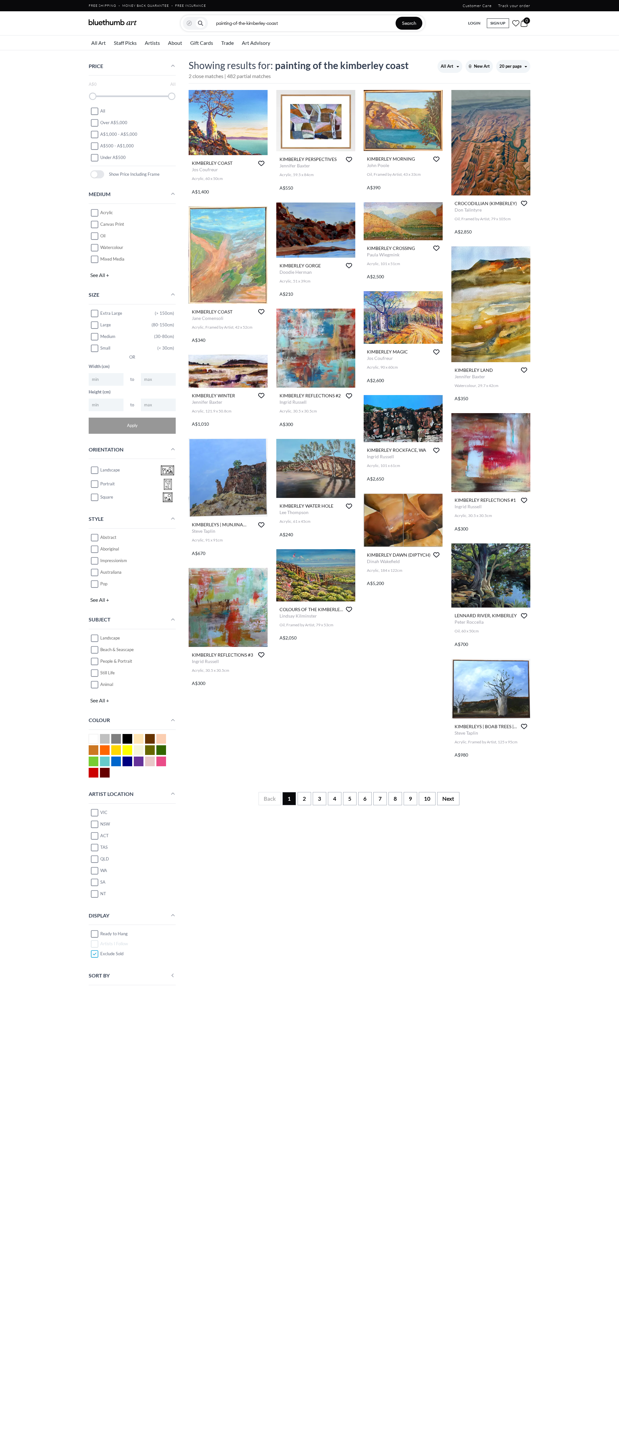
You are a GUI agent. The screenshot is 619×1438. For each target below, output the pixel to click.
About (175, 43)
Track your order (514, 5)
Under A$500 (113, 157)
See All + (99, 275)
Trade (227, 43)
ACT (104, 835)
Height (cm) (100, 391)
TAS (104, 847)
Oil (102, 235)
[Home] (113, 22)
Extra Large (111, 313)
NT (103, 893)
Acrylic (106, 212)
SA (102, 882)
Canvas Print (112, 224)
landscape (110, 470)
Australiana (111, 572)
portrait (107, 484)
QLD (104, 858)
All (102, 111)
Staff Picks (125, 43)
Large (105, 324)
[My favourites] (515, 23)
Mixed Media (112, 259)
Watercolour (111, 247)
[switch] (97, 174)
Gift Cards (201, 43)
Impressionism (113, 560)
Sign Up (498, 23)
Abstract (108, 537)
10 (427, 798)
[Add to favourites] (261, 163)
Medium (107, 336)
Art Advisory (256, 43)
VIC (103, 812)
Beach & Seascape (117, 649)
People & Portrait (116, 661)
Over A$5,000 (113, 122)
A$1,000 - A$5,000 (118, 134)
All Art (98, 43)
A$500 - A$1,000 (117, 145)
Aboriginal (109, 548)
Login (474, 23)
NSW (105, 824)
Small (105, 348)
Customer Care (477, 5)
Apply (132, 425)
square (106, 497)
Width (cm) (99, 366)
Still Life (107, 672)
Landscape (110, 637)
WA (103, 870)
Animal (106, 684)
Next (448, 798)
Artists (152, 43)
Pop (103, 583)
